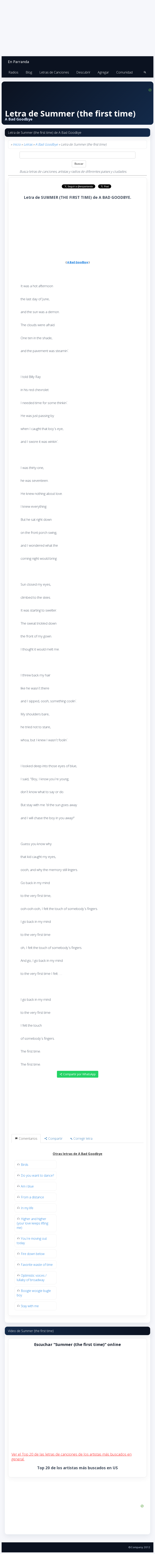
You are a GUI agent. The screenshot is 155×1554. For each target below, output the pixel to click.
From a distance (32, 1197)
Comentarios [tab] (27, 1138)
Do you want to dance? (37, 1175)
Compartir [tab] (55, 1138)
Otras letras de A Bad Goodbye (77, 1154)
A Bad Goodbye (46, 144)
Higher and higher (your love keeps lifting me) (32, 1223)
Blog (29, 72)
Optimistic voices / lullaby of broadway (31, 1277)
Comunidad (124, 72)
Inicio (17, 144)
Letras (28, 144)
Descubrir (83, 72)
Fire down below (33, 1254)
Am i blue (27, 1186)
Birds (24, 1164)
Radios (13, 72)
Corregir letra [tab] (82, 1138)
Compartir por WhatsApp (79, 1074)
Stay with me (30, 1306)
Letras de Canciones (54, 72)
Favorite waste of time (37, 1264)
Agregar (103, 72)
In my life (27, 1208)
